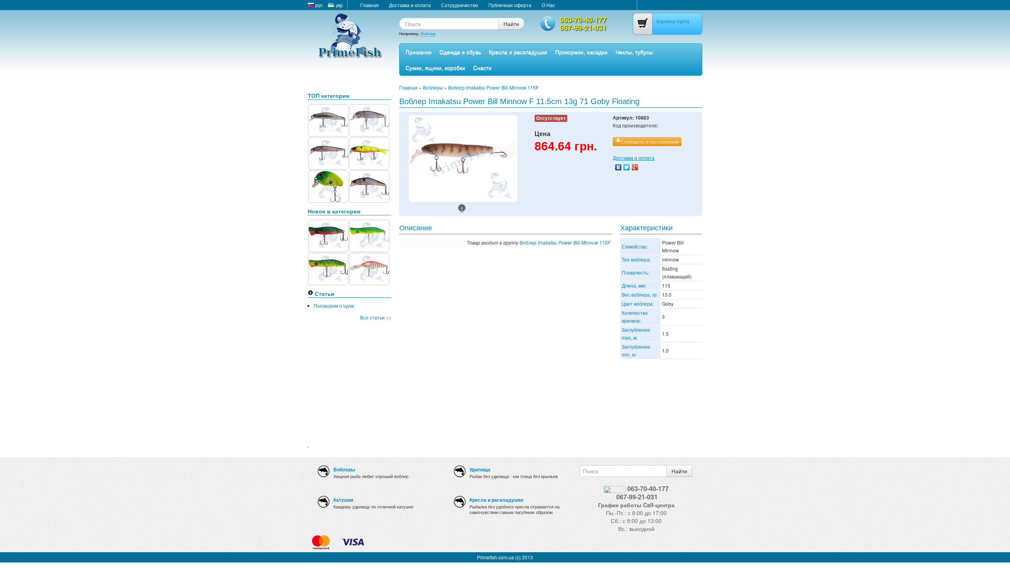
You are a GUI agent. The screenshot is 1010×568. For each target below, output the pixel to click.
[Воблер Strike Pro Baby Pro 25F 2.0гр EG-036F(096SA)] (328, 185)
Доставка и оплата (410, 5)
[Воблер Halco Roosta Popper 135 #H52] (369, 235)
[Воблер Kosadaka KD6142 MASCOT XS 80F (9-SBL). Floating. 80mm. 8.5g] (328, 119)
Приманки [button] (419, 52)
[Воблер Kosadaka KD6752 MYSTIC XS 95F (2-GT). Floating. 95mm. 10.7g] (328, 152)
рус (318, 5)
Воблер (428, 33)
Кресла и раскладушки (518, 52)
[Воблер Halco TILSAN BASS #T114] (369, 268)
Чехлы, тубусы (634, 52)
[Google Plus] (635, 167)
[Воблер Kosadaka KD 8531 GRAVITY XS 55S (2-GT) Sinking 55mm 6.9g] (369, 185)
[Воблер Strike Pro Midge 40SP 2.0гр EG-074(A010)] (369, 119)
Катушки (343, 499)
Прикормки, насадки (581, 52)
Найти (511, 24)
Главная (369, 5)
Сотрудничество (459, 5)
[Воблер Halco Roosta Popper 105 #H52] (328, 268)
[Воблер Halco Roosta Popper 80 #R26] (328, 235)
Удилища (479, 469)
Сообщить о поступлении (650, 141)
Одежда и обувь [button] (460, 52)
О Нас (548, 5)
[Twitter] (627, 167)
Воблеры (433, 87)
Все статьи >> (375, 317)
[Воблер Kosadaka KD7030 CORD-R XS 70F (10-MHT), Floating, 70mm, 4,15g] (369, 152)
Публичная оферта (509, 5)
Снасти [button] (482, 67)
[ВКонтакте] (618, 167)
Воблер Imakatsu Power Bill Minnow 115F (493, 87)
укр (339, 5)
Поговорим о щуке (334, 305)
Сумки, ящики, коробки (435, 67)
